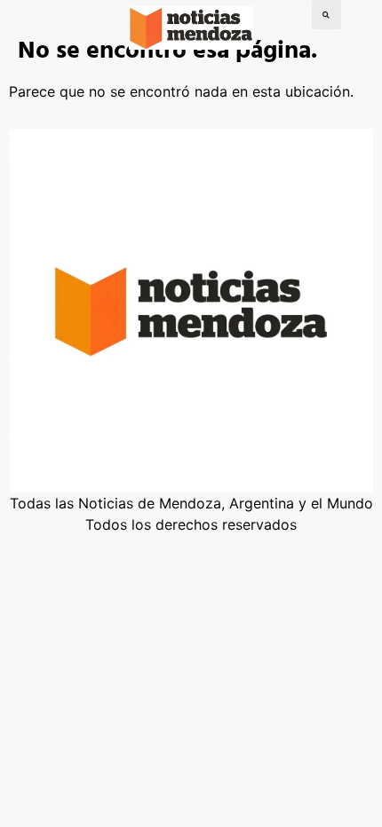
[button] (326, 14)
